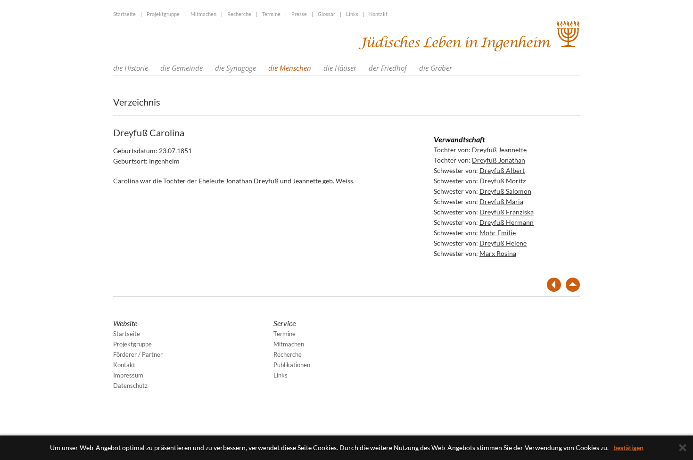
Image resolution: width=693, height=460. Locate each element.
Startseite (124, 14)
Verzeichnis (136, 101)
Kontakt (378, 14)
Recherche (239, 14)
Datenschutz (130, 385)
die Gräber (435, 68)
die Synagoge (235, 68)
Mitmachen (203, 14)
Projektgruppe (163, 14)
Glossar (326, 14)
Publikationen (291, 365)
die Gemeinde (181, 68)
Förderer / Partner (138, 354)
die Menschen (289, 68)
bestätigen (628, 448)
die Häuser (339, 68)
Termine (271, 14)
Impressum (128, 375)
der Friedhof (388, 68)
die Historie (130, 68)
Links (352, 14)
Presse (299, 14)
